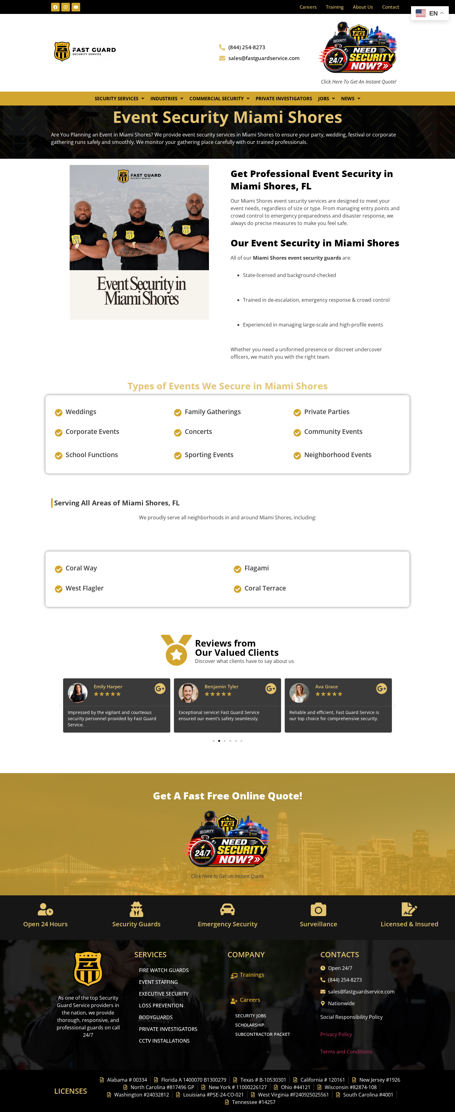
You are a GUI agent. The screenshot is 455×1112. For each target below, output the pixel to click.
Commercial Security (216, 98)
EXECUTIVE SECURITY (163, 993)
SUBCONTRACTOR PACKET (262, 1034)
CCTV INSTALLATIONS (164, 1040)
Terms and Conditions (346, 1051)
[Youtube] (76, 7)
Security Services (116, 98)
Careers (308, 7)
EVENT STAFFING (158, 982)
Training (335, 7)
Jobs (323, 98)
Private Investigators (284, 98)
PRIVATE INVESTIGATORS (168, 1029)
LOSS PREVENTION (161, 1005)
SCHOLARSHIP (249, 1025)
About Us (363, 7)
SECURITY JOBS (250, 1016)
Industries (163, 98)
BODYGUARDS (156, 1017)
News (347, 98)
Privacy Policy (336, 1034)
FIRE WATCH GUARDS (164, 970)
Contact (390, 7)
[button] (119, 99)
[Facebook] (55, 7)
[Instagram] (65, 7)
